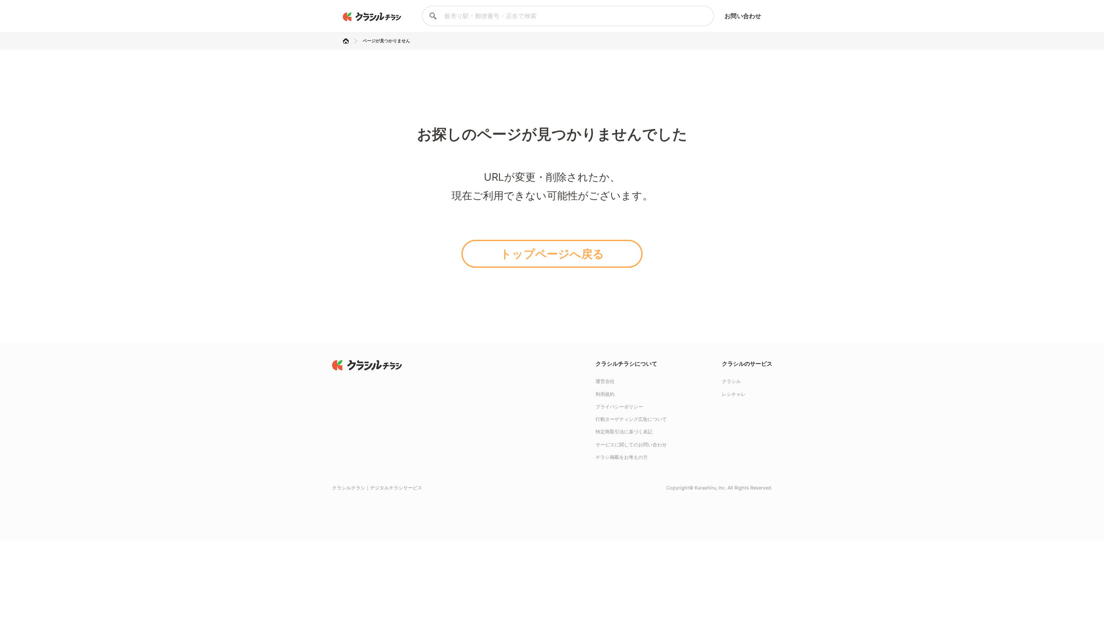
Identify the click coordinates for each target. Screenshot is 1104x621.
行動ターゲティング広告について (631, 419)
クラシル (731, 381)
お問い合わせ (742, 15)
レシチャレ (734, 394)
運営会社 (605, 381)
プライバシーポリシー (619, 407)
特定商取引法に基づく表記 (624, 432)
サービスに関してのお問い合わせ (631, 445)
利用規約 (605, 394)
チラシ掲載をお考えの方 (622, 457)
